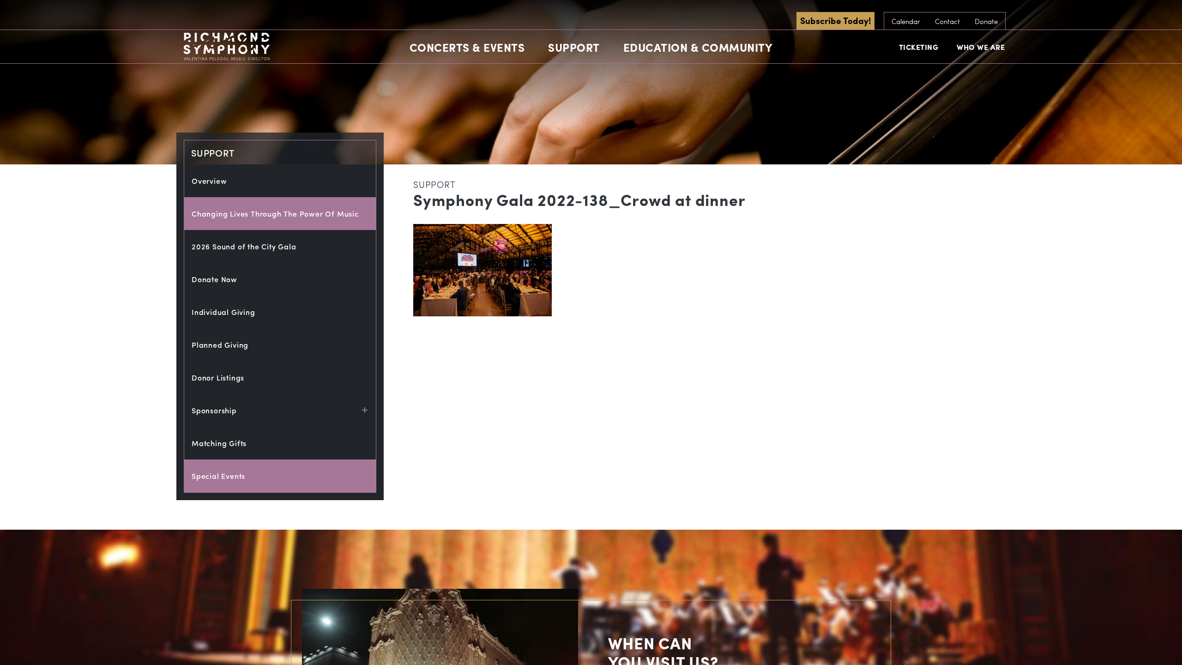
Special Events (218, 476)
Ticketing (919, 47)
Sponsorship (214, 410)
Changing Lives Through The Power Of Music (275, 213)
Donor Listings (218, 377)
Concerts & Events (467, 47)
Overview (209, 180)
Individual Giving (223, 312)
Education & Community (698, 47)
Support (574, 47)
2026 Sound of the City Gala (244, 246)
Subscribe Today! (835, 20)
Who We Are (981, 47)
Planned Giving (220, 344)
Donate (986, 21)
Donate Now (214, 279)
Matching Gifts (219, 443)
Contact (947, 21)
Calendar (906, 21)
